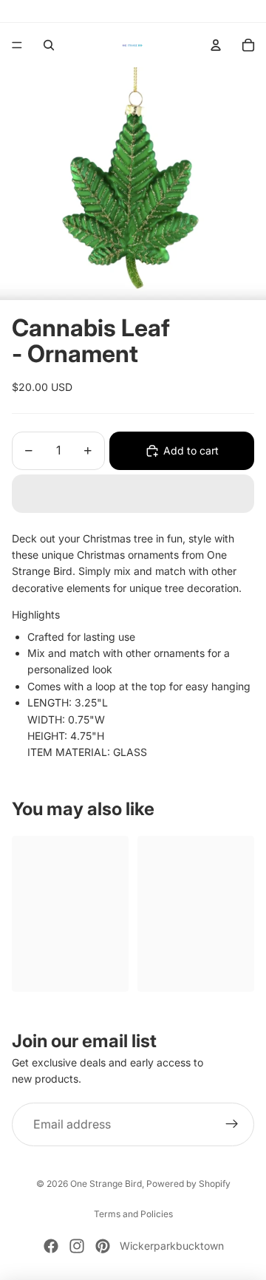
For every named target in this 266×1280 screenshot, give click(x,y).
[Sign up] (232, 1124)
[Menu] (17, 45)
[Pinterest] (103, 1246)
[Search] (49, 45)
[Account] (216, 45)
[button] (133, 493)
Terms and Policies (133, 1213)
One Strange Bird (106, 1183)
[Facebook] (51, 1246)
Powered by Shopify (188, 1183)
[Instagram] (77, 1246)
